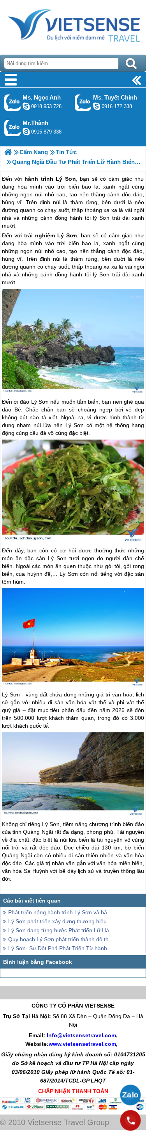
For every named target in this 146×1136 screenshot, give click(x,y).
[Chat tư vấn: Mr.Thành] (26, 131)
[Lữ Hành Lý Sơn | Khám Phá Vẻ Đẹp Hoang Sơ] (8, 152)
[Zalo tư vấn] (130, 1095)
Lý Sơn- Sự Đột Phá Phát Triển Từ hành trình (61, 948)
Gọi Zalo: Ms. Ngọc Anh (12, 102)
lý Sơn (101, 274)
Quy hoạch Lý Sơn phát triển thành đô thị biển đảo (61, 939)
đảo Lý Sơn (34, 402)
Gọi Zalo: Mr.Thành (12, 128)
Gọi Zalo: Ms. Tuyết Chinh (83, 102)
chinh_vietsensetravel (96, 106)
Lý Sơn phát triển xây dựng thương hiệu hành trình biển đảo (61, 921)
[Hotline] (130, 1120)
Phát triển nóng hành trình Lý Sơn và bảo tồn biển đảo (61, 912)
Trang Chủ (73, 25)
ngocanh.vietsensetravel (26, 106)
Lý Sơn (67, 235)
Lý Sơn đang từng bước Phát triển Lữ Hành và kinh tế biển (61, 930)
